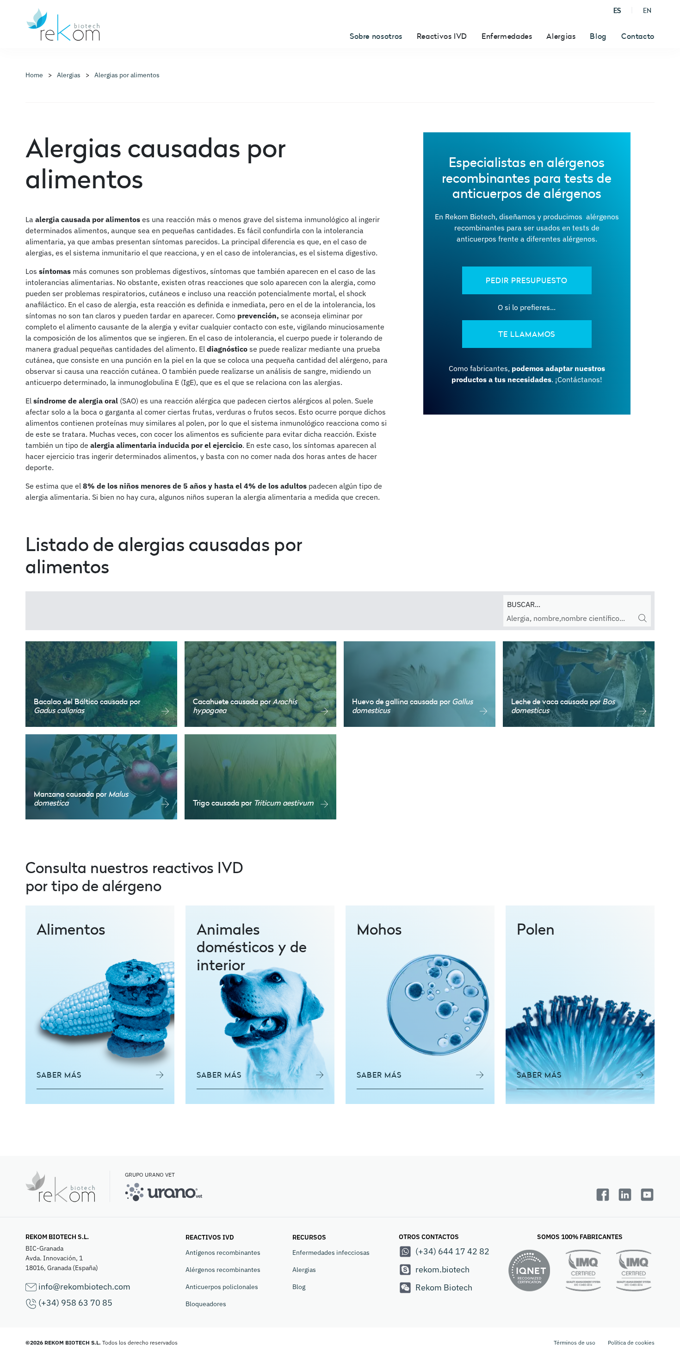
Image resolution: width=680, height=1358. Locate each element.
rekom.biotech (442, 1269)
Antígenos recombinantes (222, 1252)
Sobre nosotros (376, 36)
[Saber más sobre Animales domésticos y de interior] (259, 1004)
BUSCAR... (523, 604)
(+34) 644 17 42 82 (452, 1251)
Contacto (638, 36)
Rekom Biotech (443, 1287)
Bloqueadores (205, 1304)
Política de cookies (631, 1342)
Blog (598, 36)
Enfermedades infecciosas (331, 1252)
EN (647, 10)
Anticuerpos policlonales (221, 1287)
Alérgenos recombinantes (222, 1269)
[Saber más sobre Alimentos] (99, 1004)
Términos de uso (574, 1342)
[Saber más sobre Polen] (580, 1004)
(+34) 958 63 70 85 (74, 1302)
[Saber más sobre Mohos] (420, 1004)
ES (617, 10)
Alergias (304, 1269)
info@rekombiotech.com (83, 1286)
